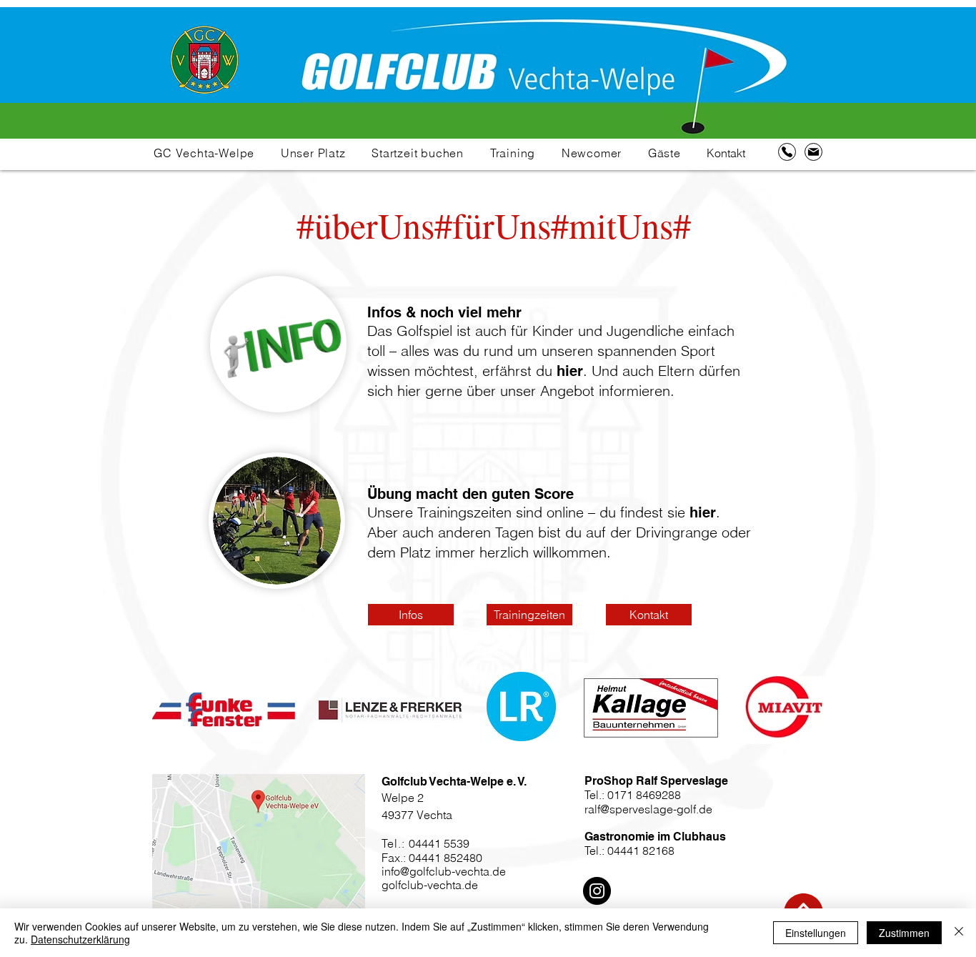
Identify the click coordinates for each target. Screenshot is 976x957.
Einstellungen (815, 933)
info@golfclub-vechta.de (444, 871)
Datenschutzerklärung (80, 939)
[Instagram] (597, 891)
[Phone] (787, 152)
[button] (204, 153)
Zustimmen (904, 933)
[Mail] (813, 152)
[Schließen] (958, 933)
